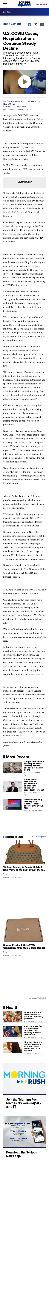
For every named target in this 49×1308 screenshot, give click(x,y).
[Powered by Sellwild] (42, 998)
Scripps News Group (16, 101)
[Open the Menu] (4, 4)
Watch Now (41, 4)
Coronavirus (12, 24)
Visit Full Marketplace (37, 837)
